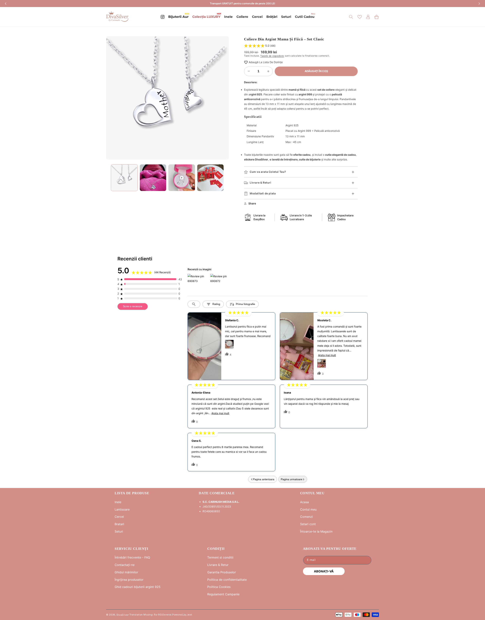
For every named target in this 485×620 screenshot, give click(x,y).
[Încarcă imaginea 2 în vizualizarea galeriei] (153, 177)
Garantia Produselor (221, 572)
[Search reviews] (194, 304)
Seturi (119, 531)
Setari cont (308, 524)
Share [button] (252, 203)
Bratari (119, 524)
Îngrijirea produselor (129, 579)
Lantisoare (122, 509)
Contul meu (308, 509)
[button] (351, 17)
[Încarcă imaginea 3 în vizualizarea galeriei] (210, 177)
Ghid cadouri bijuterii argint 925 (137, 587)
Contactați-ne (125, 565)
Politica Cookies (219, 587)
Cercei (119, 517)
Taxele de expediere (272, 55)
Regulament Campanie (223, 594)
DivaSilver (123, 614)
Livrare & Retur (217, 565)
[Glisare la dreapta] (223, 98)
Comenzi (306, 517)
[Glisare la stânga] (112, 98)
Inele (118, 502)
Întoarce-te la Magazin (316, 531)
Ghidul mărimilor (126, 572)
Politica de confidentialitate (227, 579)
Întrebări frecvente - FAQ (132, 557)
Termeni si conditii (220, 557)
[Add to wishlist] (246, 62)
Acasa (304, 502)
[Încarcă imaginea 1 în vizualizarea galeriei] (124, 177)
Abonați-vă (324, 571)
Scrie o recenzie (132, 306)
